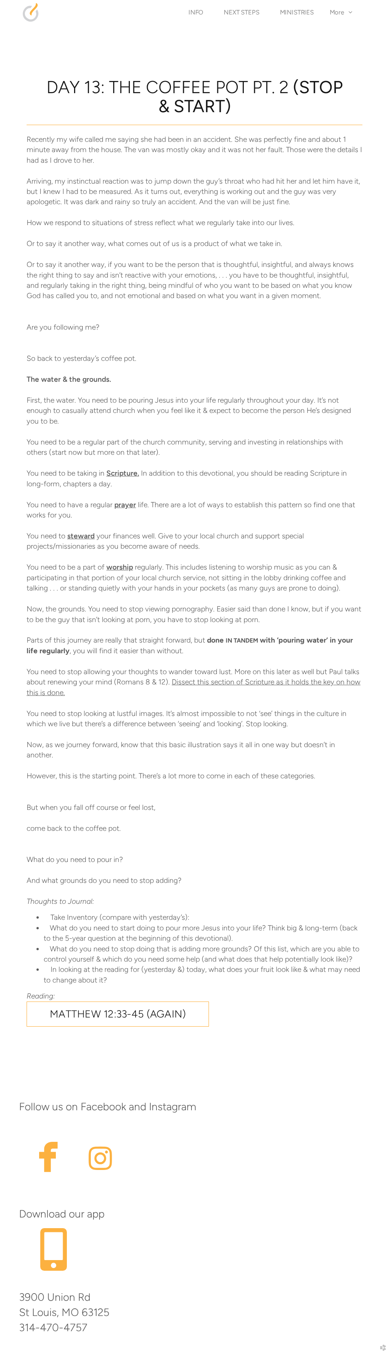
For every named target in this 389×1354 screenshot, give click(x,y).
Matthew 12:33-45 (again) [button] (118, 1014)
